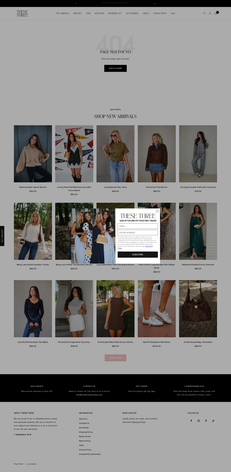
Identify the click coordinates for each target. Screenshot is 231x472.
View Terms (148, 246)
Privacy (120, 248)
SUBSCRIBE (137, 254)
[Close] (157, 211)
